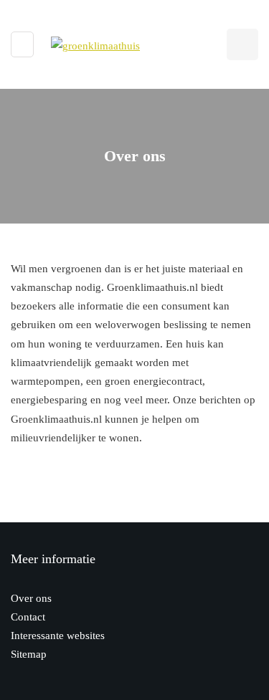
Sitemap (29, 654)
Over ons (31, 598)
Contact (28, 617)
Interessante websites (58, 635)
